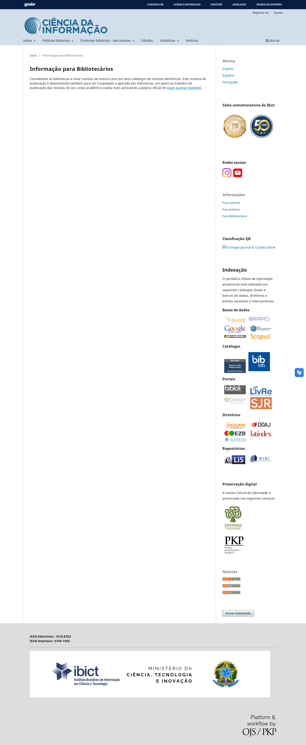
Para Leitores (231, 203)
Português (230, 82)
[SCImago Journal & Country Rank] (248, 247)
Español (228, 75)
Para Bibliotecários (234, 216)
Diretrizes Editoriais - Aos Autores (106, 40)
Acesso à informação (187, 4)
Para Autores (231, 209)
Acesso (278, 13)
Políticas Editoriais (57, 40)
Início (33, 55)
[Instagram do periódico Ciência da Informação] (226, 176)
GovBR (29, 4)
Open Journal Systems (183, 88)
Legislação (239, 4)
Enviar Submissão (238, 613)
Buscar (274, 40)
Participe (216, 4)
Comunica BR (155, 4)
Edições (147, 40)
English (228, 69)
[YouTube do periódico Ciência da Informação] (237, 176)
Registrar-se (261, 13)
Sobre (28, 40)
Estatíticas (168, 40)
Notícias (192, 40)
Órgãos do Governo (269, 4)
